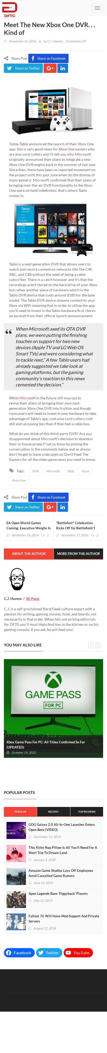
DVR (35, 471)
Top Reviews (86, 811)
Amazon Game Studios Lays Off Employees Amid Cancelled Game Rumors (61, 873)
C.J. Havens (55, 41)
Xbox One (66, 149)
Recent (53, 811)
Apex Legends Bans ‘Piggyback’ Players (58, 893)
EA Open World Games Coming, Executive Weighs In (28, 525)
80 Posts (32, 599)
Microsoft (27, 398)
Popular (20, 811)
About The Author (29, 554)
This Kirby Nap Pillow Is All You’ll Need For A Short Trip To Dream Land (63, 850)
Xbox (85, 471)
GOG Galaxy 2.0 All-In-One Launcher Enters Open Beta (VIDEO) (62, 827)
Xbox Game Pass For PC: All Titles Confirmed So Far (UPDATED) (45, 744)
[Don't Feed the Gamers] (9, 8)
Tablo (24, 144)
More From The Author (78, 554)
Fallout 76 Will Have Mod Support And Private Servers (64, 918)
